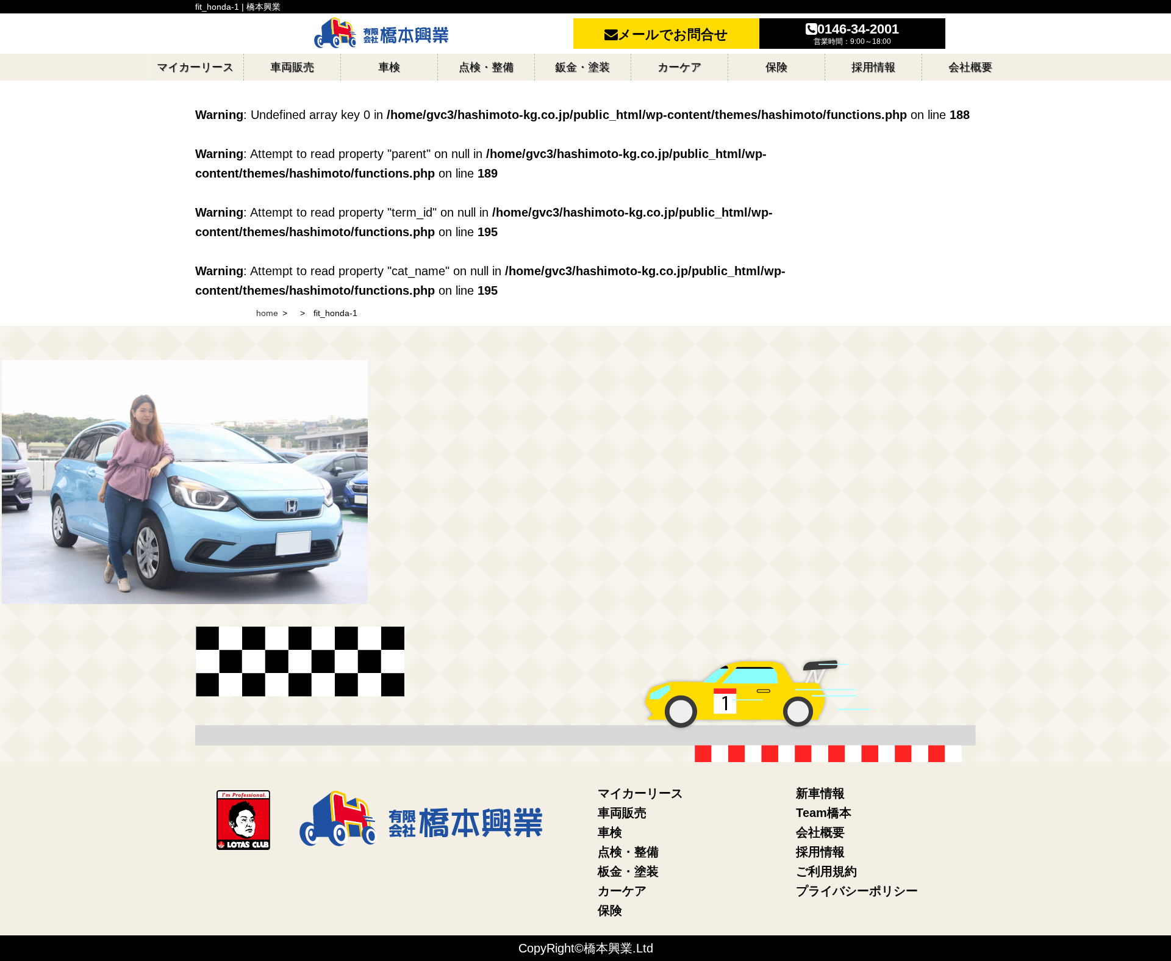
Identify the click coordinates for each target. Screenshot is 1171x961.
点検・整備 (628, 851)
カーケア (622, 891)
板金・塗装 (628, 871)
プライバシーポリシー (857, 891)
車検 (610, 832)
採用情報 (820, 851)
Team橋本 (823, 812)
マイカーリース (640, 793)
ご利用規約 (826, 871)
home (267, 313)
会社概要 (820, 832)
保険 (610, 910)
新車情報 (820, 793)
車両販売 (622, 812)
